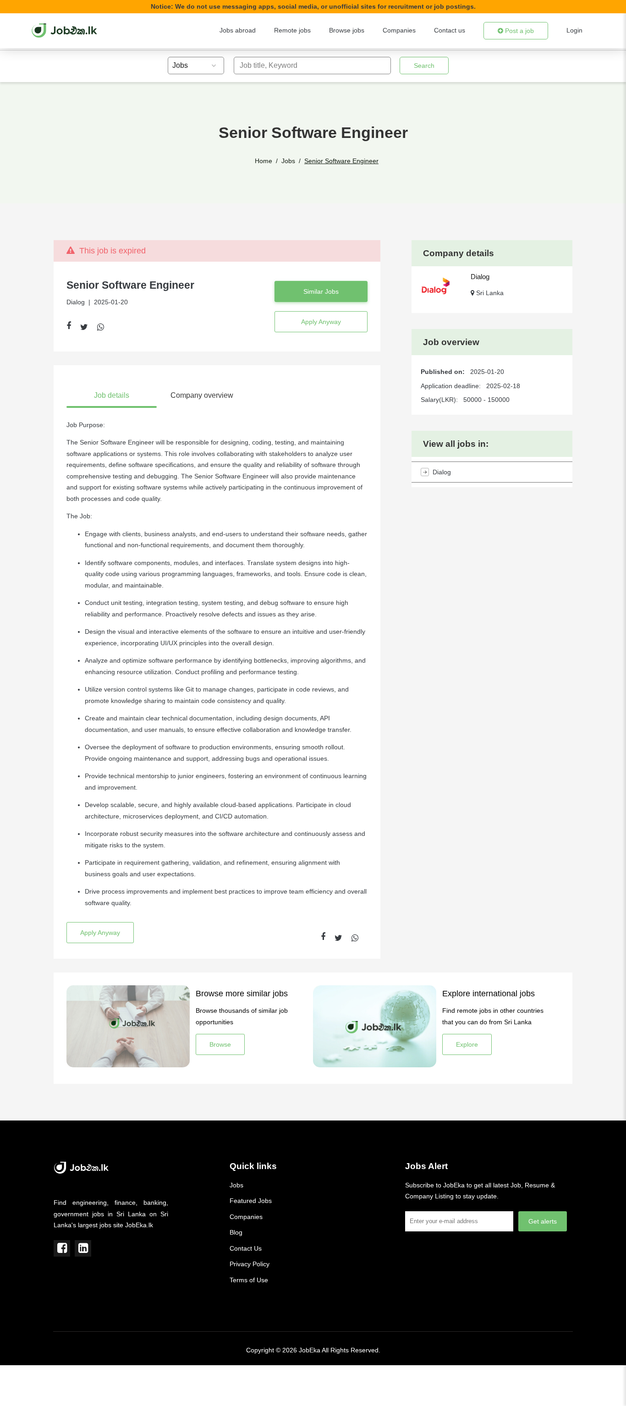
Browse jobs (346, 30)
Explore (467, 1044)
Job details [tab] (111, 395)
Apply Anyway (321, 321)
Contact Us (246, 1248)
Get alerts (542, 1221)
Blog (236, 1232)
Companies (399, 30)
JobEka (309, 1350)
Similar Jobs (321, 291)
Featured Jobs (251, 1200)
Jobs (288, 161)
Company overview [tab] (201, 395)
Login (574, 30)
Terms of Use (249, 1280)
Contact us (449, 30)
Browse (220, 1044)
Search (424, 65)
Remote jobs (292, 30)
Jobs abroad (238, 30)
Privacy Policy (249, 1264)
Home (263, 161)
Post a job (518, 30)
